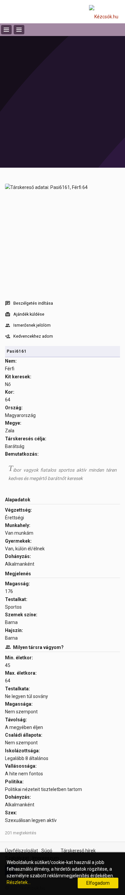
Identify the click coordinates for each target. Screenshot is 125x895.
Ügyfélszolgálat (21, 850)
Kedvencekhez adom (33, 336)
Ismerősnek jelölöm (32, 325)
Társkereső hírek (78, 850)
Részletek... (19, 882)
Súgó (46, 850)
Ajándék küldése (28, 314)
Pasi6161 (17, 351)
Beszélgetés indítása (33, 303)
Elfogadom (98, 883)
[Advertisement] (62, 101)
